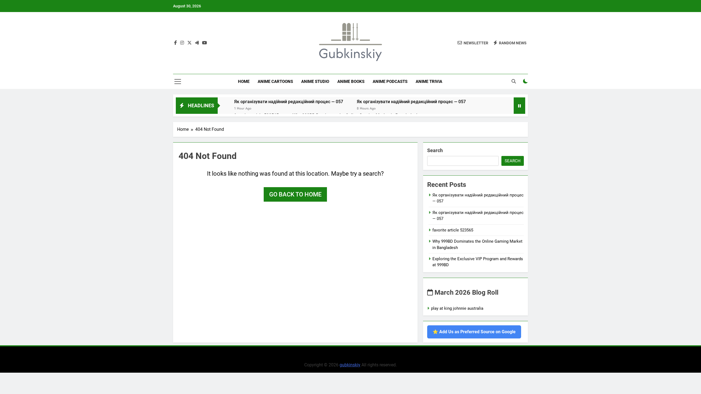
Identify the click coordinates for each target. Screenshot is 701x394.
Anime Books (350, 81)
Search (435, 150)
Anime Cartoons (275, 81)
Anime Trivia (429, 81)
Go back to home (295, 194)
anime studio (315, 81)
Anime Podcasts (390, 81)
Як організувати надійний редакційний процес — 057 (288, 101)
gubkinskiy (350, 364)
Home (243, 81)
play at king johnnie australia (457, 308)
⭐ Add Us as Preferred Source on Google (474, 331)
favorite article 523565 (452, 230)
